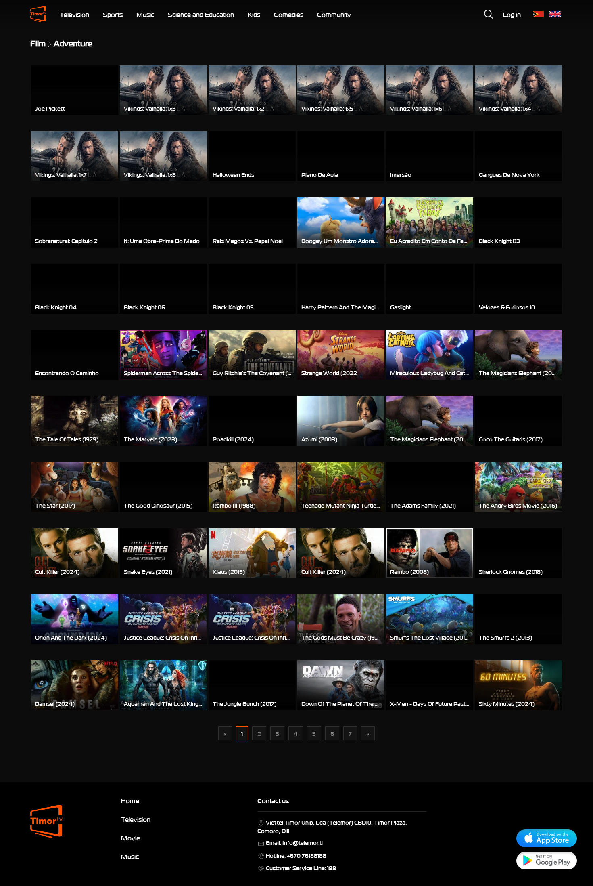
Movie (130, 837)
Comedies (288, 14)
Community (334, 14)
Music (145, 14)
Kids (254, 14)
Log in (512, 14)
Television (74, 14)
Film (38, 42)
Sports (113, 14)
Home (130, 800)
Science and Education (201, 14)
